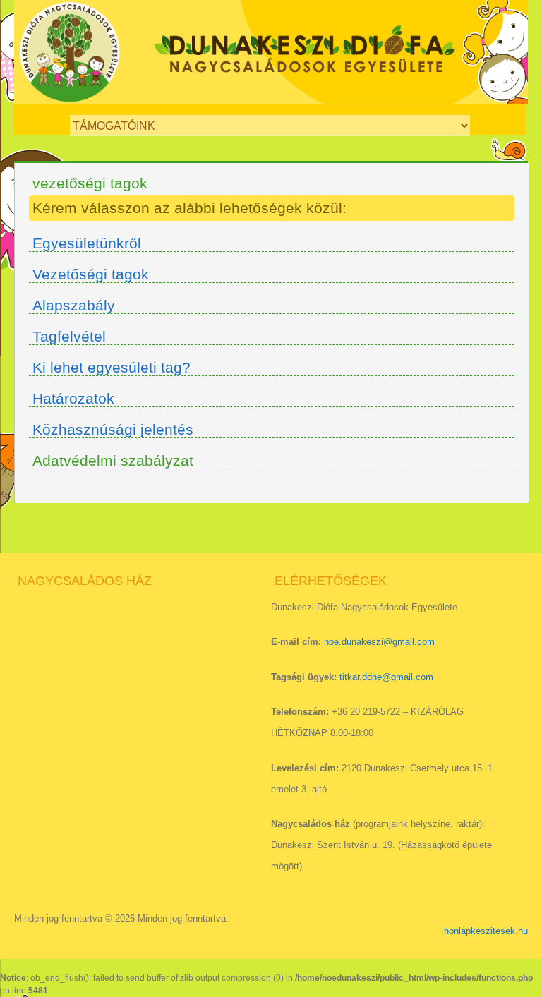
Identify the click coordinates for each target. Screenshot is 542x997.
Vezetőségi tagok (90, 274)
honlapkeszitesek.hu (486, 931)
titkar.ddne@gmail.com (386, 677)
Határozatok (73, 398)
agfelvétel (73, 336)
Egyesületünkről (86, 243)
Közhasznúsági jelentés (112, 429)
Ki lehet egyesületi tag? (111, 367)
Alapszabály (73, 305)
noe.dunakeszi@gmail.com (379, 641)
